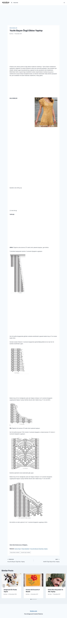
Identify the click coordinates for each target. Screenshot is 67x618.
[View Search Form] (12, 3)
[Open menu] (64, 3)
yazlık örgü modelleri (25, 552)
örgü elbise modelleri (14, 552)
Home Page (17, 548)
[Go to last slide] (4, 585)
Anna (12, 33)
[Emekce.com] (6, 2)
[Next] (63, 585)
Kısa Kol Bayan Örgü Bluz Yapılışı (39, 548)
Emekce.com (33, 611)
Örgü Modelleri (13, 27)
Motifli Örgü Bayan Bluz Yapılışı (51, 560)
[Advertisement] (33, 13)
